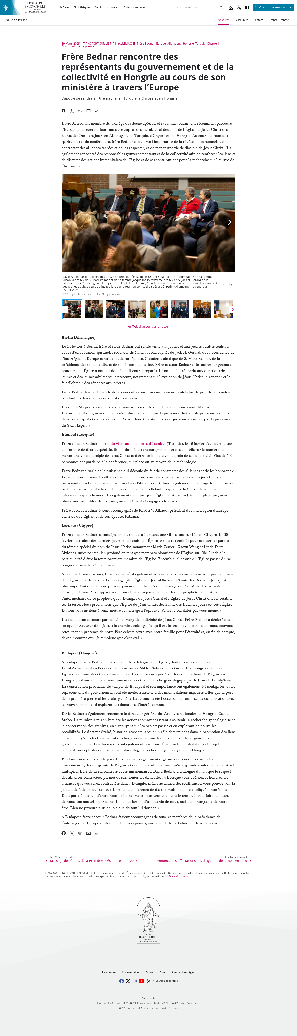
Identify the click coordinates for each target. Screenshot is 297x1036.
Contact (258, 20)
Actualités (223, 20)
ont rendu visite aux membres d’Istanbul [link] (132, 443)
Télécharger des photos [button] (150, 326)
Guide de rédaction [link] (179, 876)
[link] (64, 833)
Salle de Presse (16, 20)
